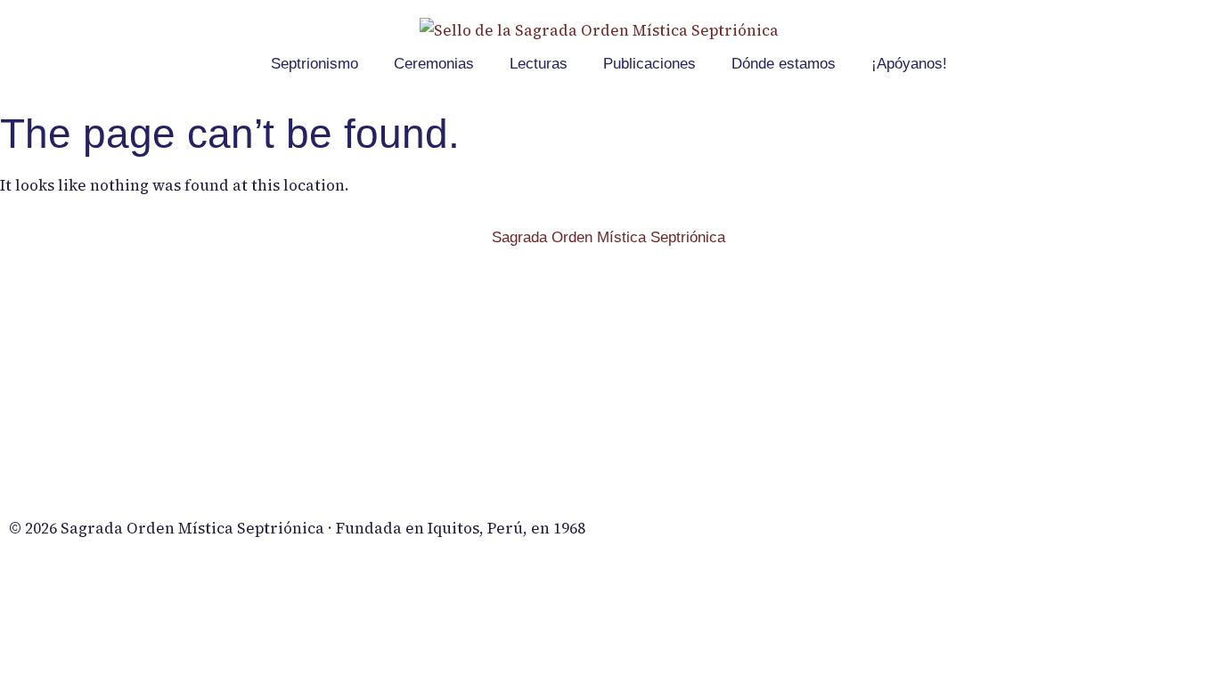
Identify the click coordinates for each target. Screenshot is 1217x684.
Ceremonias (434, 63)
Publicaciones (649, 63)
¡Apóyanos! (909, 63)
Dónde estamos (783, 63)
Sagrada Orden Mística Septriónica (608, 237)
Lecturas (539, 63)
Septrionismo (314, 63)
